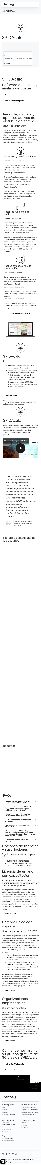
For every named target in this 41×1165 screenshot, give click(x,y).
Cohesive (24, 1125)
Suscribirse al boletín (8, 1114)
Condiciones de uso (27, 1159)
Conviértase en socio (27, 1114)
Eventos (5, 1110)
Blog (3, 1107)
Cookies (5, 1162)
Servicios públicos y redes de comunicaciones (18, 58)
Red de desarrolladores (28, 1107)
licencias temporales (14, 965)
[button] (5, 500)
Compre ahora (10, 914)
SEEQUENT (24, 1128)
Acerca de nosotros (8, 1124)
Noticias (4, 1112)
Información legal (7, 1138)
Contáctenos (10, 990)
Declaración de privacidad (11, 1159)
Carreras (5, 1132)
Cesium (23, 1123)
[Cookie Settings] (2, 1161)
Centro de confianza (8, 1141)
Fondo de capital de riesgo (29, 1112)
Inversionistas (6, 1129)
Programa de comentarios (29, 1110)
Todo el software (9, 53)
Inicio (4, 11)
